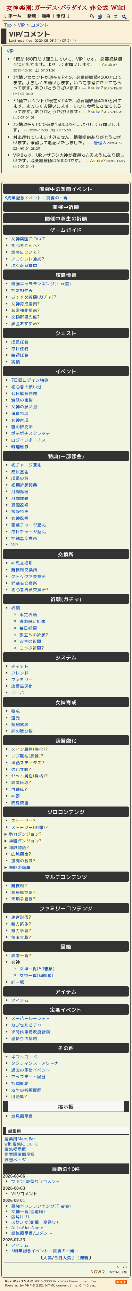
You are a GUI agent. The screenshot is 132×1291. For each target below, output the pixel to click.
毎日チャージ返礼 (28, 531)
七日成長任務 (24, 393)
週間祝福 (20, 505)
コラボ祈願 (30, 648)
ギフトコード (24, 1057)
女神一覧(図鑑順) (37, 975)
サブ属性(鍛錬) (26, 756)
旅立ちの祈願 (32, 635)
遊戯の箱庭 (20, 867)
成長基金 (20, 471)
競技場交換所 (24, 570)
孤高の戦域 (22, 860)
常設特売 (20, 511)
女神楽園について (28, 239)
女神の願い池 (24, 406)
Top (8, 25)
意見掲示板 (22, 1116)
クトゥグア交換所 (28, 576)
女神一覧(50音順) (37, 968)
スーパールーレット (30, 1018)
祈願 (15, 608)
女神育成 (20, 420)
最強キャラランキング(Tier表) (41, 283)
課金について (24, 252)
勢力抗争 (20, 924)
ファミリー (22, 679)
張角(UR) (20, 1216)
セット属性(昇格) (28, 776)
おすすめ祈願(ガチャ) (32, 297)
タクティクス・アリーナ (35, 1063)
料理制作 (20, 446)
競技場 (17, 885)
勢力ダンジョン (24, 834)
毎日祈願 (28, 628)
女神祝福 (20, 518)
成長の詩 (20, 478)
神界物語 (17, 847)
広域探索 (20, 854)
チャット (20, 666)
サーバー (20, 693)
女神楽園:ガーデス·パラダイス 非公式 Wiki (66, 8)
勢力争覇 (20, 930)
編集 (46, 15)
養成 (15, 711)
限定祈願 (28, 614)
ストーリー (22, 820)
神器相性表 (22, 290)
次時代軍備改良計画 (30, 1032)
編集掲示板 (15, 1149)
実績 (15, 362)
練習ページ (15, 1159)
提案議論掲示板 (19, 1154)
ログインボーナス (28, 440)
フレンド (20, 673)
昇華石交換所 (24, 583)
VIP (21, 25)
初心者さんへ (24, 245)
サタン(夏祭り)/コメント (35, 1181)
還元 (15, 718)
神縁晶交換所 (24, 538)
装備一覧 (20, 955)
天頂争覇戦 (22, 899)
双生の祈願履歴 (26, 1090)
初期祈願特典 (24, 485)
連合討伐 (20, 917)
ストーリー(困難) (28, 827)
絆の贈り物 (22, 731)
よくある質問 (24, 265)
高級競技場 (22, 892)
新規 (31, 15)
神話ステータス (26, 762)
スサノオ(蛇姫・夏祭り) (34, 1222)
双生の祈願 (30, 641)
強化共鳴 (20, 769)
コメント (39, 25)
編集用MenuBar (19, 1139)
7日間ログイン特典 (30, 380)
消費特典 (20, 413)
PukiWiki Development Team (76, 1281)
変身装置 (20, 802)
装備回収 (20, 782)
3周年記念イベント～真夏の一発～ (38, 197)
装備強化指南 (24, 310)
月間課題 (20, 498)
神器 (15, 796)
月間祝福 (20, 491)
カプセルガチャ (26, 1025)
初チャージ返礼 (26, 465)
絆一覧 (17, 982)
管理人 (100, 142)
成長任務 (20, 342)
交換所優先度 (24, 317)
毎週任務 (20, 355)
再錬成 (17, 789)
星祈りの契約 (24, 1038)
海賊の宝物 (22, 400)
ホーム (14, 15)
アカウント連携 (26, 259)
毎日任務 (20, 348)
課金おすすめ (24, 323)
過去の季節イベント (30, 1070)
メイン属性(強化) (28, 749)
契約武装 (20, 724)
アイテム (20, 1000)
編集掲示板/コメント (31, 1233)
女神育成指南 (24, 304)
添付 (60, 15)
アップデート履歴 (28, 1076)
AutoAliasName (27, 1227)
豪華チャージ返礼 (28, 525)
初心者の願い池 (26, 387)
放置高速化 (22, 686)
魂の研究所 (22, 427)
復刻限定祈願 (32, 621)
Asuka (108, 64)
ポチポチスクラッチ (30, 433)
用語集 (17, 1096)
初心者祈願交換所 (28, 589)
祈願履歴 (20, 1083)
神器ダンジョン (24, 841)
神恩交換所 (22, 563)
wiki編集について (21, 1144)
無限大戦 (20, 937)
